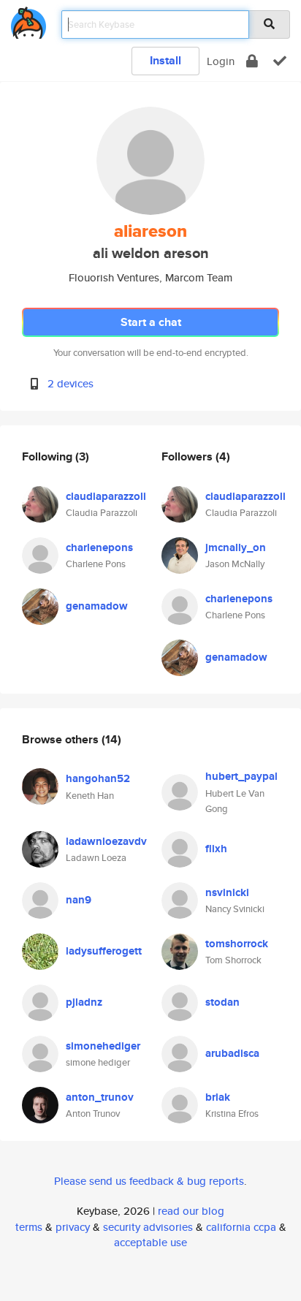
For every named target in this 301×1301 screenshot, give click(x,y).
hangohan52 (98, 778)
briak (217, 1097)
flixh (216, 849)
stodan (222, 1002)
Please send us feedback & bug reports (149, 1180)
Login (221, 61)
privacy (73, 1226)
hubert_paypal (241, 776)
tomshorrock (236, 944)
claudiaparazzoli (106, 496)
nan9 (78, 900)
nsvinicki (227, 892)
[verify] (279, 61)
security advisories (148, 1226)
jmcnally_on (235, 547)
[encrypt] (252, 61)
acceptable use (150, 1242)
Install (165, 60)
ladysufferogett (104, 951)
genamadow (97, 606)
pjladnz (84, 1002)
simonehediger (103, 1046)
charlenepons (99, 547)
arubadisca (232, 1053)
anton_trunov (100, 1097)
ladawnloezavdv (106, 841)
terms (28, 1226)
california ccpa (241, 1226)
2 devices (70, 383)
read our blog (191, 1210)
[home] (28, 20)
